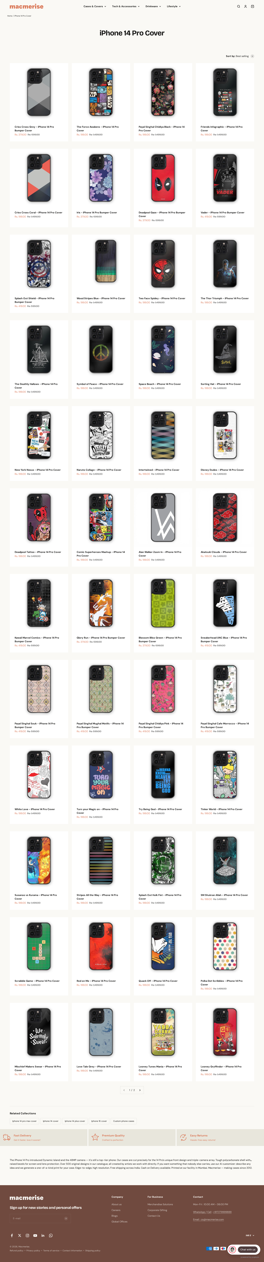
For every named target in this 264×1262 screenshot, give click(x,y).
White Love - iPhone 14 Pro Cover (35, 809)
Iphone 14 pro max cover (24, 1121)
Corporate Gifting (157, 1210)
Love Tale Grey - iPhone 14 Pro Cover (99, 1066)
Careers (116, 1210)
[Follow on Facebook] (12, 1235)
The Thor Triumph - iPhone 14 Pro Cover (225, 298)
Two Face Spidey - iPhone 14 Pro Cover (162, 298)
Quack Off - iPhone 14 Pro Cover (158, 981)
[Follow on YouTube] (35, 1235)
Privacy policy (33, 1250)
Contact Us (154, 1215)
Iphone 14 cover (50, 1121)
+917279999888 (222, 1212)
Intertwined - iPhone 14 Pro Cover (159, 469)
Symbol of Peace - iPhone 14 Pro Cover (100, 384)
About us (117, 1204)
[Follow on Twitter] (20, 1235)
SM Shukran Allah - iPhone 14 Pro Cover (224, 895)
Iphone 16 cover (99, 1121)
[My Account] (245, 6)
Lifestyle (172, 6)
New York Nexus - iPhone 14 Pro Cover (38, 469)
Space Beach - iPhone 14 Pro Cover (160, 384)
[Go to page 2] (140, 1090)
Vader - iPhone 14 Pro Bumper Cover (222, 212)
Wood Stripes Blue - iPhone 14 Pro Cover (101, 298)
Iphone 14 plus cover (75, 1121)
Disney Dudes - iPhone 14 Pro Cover (222, 469)
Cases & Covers (93, 6)
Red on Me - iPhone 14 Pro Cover (96, 981)
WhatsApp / (200, 1212)
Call (209, 1212)
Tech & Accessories (124, 6)
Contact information (72, 1250)
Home (9, 16)
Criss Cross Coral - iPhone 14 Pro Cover (38, 212)
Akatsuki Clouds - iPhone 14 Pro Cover (224, 552)
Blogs (115, 1215)
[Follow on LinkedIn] (43, 1235)
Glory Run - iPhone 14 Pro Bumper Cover (101, 637)
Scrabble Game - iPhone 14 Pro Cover (37, 981)
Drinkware (152, 6)
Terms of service (51, 1250)
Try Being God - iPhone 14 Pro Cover (160, 809)
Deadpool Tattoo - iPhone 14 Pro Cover (38, 552)
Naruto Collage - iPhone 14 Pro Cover (99, 469)
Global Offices (119, 1221)
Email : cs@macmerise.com (208, 1219)
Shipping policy (92, 1250)
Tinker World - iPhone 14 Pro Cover (221, 809)
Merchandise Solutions (160, 1204)
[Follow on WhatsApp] (51, 1235)
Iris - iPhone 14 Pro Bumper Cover (97, 212)
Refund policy (16, 1250)
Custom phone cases (123, 1121)
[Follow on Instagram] (27, 1235)
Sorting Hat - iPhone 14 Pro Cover (221, 384)
